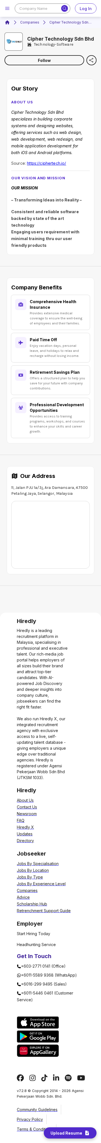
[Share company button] (91, 60)
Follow (44, 60)
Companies (29, 22)
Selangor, (46, 493)
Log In (86, 8)
